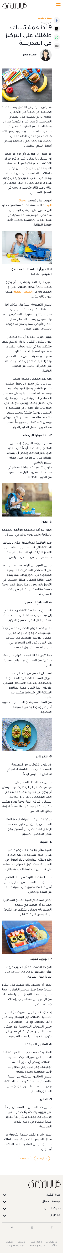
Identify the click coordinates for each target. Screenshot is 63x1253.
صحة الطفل (24, 1159)
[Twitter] (56, 29)
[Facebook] (56, 20)
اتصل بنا (9, 1242)
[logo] (14, 6)
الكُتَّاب (54, 1246)
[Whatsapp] (56, 37)
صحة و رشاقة (45, 18)
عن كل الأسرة (50, 1242)
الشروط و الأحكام (38, 1246)
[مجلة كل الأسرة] (31, 1184)
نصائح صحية (42, 1159)
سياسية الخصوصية (15, 1246)
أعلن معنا (35, 1242)
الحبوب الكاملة (23, 292)
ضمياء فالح (30, 55)
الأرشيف (22, 1242)
